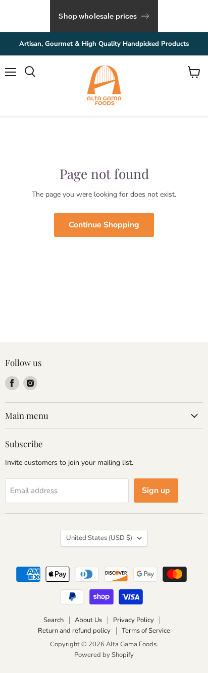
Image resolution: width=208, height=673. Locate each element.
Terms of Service (146, 630)
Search (53, 620)
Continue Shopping (104, 224)
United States (99, 537)
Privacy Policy (133, 620)
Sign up (156, 490)
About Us (88, 620)
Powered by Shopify (104, 654)
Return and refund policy (74, 630)
